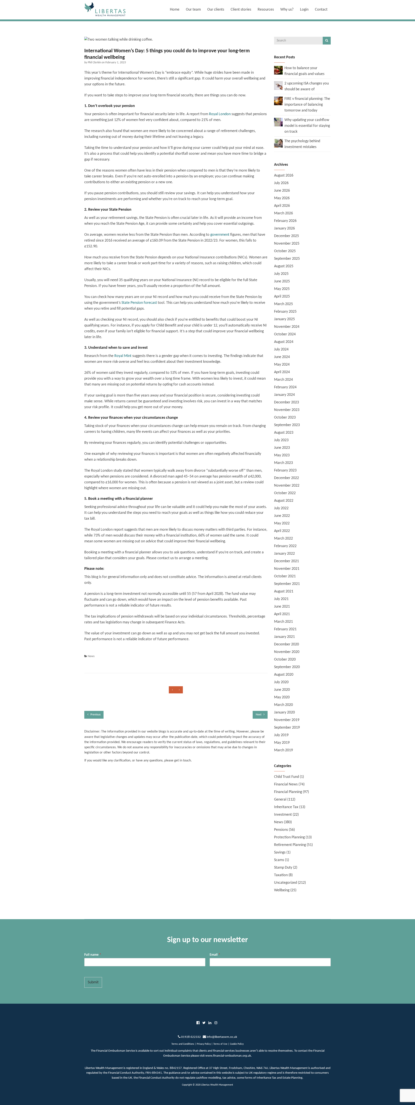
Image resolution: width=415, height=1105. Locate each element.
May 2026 (282, 198)
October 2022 (285, 493)
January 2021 (284, 637)
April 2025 (282, 297)
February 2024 (285, 387)
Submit (93, 982)
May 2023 (282, 455)
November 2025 (286, 244)
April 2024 (282, 372)
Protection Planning (289, 837)
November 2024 (286, 327)
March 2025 (283, 304)
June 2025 (282, 281)
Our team (193, 10)
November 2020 (286, 652)
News (91, 656)
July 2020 (281, 682)
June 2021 (282, 607)
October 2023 (285, 418)
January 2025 (284, 319)
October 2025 (285, 251)
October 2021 (285, 576)
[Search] (327, 41)
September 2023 (287, 425)
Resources (266, 10)
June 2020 (282, 690)
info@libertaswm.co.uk (222, 1037)
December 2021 (286, 561)
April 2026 (282, 206)
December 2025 (286, 236)
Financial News (286, 784)
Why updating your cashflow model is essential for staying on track (307, 126)
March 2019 (283, 750)
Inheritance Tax (286, 807)
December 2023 (286, 402)
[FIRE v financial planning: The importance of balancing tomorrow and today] (278, 101)
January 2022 (284, 554)
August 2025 (283, 266)
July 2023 (281, 440)
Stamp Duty (283, 868)
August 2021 (283, 591)
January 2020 (284, 712)
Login (304, 10)
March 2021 (283, 622)
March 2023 (283, 463)
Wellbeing (281, 890)
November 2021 (286, 569)
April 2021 (282, 614)
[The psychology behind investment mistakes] (278, 143)
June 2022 (282, 516)
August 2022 (283, 501)
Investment (283, 815)
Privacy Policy (204, 1044)
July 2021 (281, 599)
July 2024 (281, 349)
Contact (321, 10)
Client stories (241, 10)
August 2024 (283, 342)
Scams (279, 860)
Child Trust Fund (286, 777)
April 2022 (282, 531)
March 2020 (283, 705)
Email (215, 955)
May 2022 (282, 523)
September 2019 (287, 728)
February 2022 (285, 546)
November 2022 (286, 486)
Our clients (215, 10)
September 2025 (287, 259)
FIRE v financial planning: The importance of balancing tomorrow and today (307, 105)
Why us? (287, 10)
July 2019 (281, 735)
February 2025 (285, 312)
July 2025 (281, 274)
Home (174, 10)
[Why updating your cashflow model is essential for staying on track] (278, 122)
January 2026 (284, 228)
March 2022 (283, 539)
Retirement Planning (290, 845)
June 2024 (282, 357)
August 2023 (283, 433)
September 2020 (287, 667)
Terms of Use (220, 1044)
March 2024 (283, 380)
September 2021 (287, 584)
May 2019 (282, 743)
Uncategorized (285, 883)
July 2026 (281, 183)
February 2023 (285, 470)
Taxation (281, 875)
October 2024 (285, 334)
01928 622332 (191, 1037)
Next (259, 714)
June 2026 (282, 191)
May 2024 (282, 365)
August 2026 (283, 176)
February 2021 (285, 629)
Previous (95, 714)
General (280, 800)
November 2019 (286, 720)
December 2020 (286, 644)
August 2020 (283, 675)
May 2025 (282, 289)
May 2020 (282, 697)
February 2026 (285, 221)
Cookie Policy (237, 1044)
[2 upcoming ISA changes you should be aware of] (278, 85)
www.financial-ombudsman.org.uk (228, 1055)
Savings (280, 852)
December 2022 (286, 478)
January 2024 (284, 395)
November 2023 (286, 410)
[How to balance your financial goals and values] (278, 70)
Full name (92, 955)
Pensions (281, 830)
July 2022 (281, 508)
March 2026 (283, 213)
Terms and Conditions (182, 1044)
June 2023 (282, 448)
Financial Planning (288, 792)
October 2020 (285, 660)
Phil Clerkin (95, 62)
